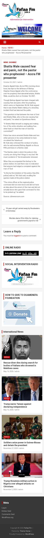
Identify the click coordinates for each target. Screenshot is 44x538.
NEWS (6, 62)
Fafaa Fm (28, 528)
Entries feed (6, 511)
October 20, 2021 (10, 82)
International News (13, 331)
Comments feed (8, 514)
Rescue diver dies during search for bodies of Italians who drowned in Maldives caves (21, 365)
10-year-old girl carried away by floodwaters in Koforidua (23, 209)
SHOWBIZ (12, 62)
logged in (17, 236)
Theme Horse (25, 531)
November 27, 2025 (11, 448)
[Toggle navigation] (5, 42)
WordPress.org (7, 517)
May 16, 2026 (8, 371)
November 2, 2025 (10, 489)
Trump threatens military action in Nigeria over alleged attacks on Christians (20, 484)
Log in (4, 508)
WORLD (6, 357)
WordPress (29, 534)
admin (20, 82)
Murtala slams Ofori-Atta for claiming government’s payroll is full (23, 219)
